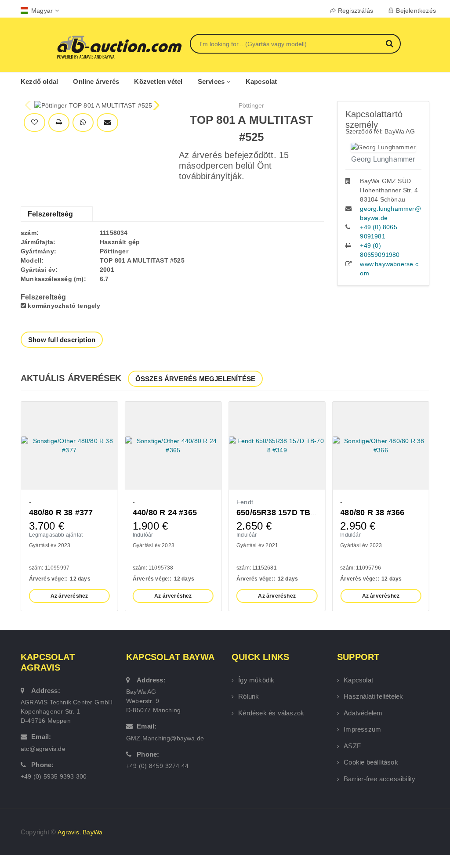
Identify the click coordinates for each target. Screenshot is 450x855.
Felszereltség (50, 214)
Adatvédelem (363, 713)
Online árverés (96, 81)
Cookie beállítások (371, 762)
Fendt (244, 501)
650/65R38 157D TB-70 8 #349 (292, 512)
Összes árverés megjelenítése (195, 378)
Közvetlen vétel (158, 81)
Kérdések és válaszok (271, 713)
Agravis (68, 832)
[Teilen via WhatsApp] (83, 122)
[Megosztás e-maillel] (107, 122)
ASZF (352, 746)
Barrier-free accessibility (379, 779)
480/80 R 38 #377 (61, 512)
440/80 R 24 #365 (165, 512)
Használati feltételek (373, 696)
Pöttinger (252, 105)
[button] (155, 105)
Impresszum (362, 729)
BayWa (92, 832)
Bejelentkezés (416, 10)
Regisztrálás (355, 10)
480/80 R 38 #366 (372, 512)
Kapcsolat (261, 81)
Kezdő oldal (39, 81)
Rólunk (248, 696)
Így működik (256, 680)
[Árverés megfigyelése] (34, 122)
